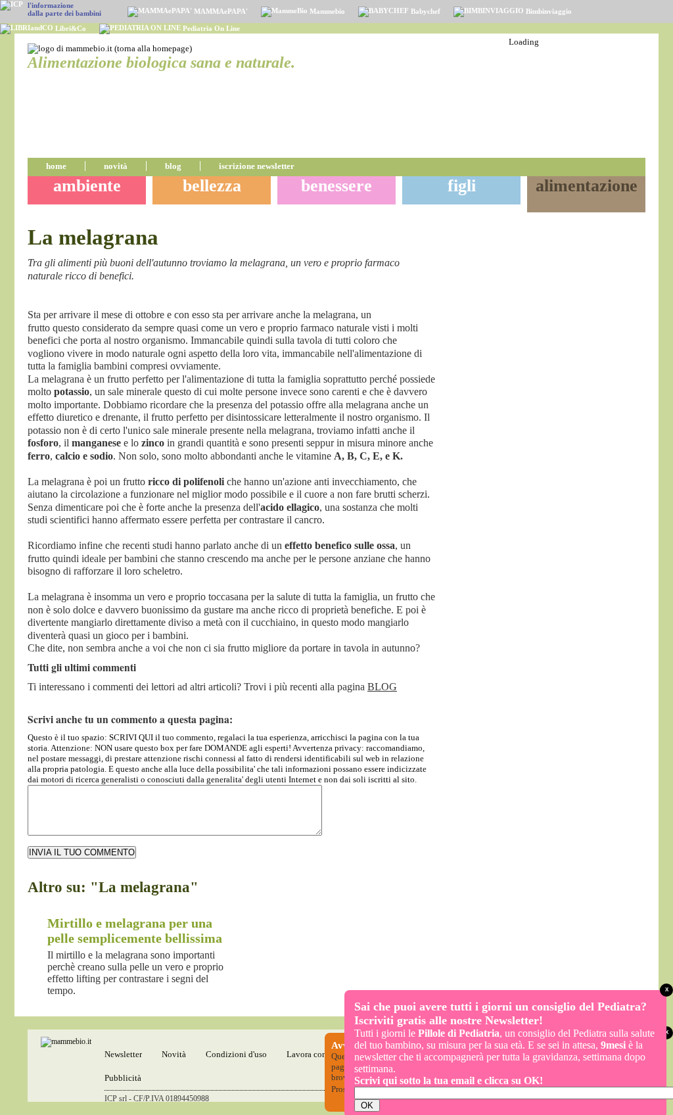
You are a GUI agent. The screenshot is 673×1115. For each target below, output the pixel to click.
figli (462, 185)
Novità (174, 1054)
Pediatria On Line (210, 28)
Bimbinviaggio (548, 11)
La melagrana (93, 237)
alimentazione (587, 185)
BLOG (382, 686)
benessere (336, 185)
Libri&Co (69, 28)
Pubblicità (122, 1078)
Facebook (411, 298)
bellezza (212, 185)
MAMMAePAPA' (220, 11)
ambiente (87, 185)
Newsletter (123, 1054)
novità (116, 166)
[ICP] (11, 5)
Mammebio (326, 11)
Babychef (424, 11)
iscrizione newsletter (256, 166)
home (56, 166)
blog (173, 166)
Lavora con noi (313, 1054)
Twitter (427, 298)
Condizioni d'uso (236, 1054)
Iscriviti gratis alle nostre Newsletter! (448, 1020)
